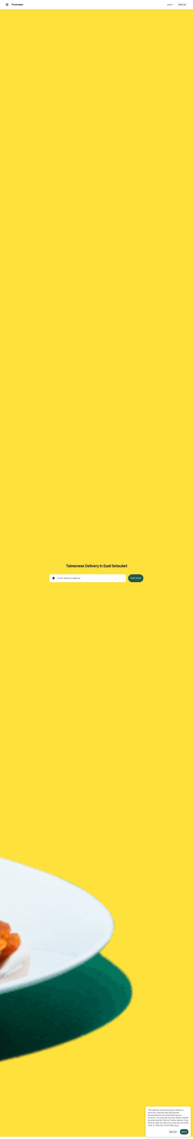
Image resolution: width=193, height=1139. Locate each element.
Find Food (135, 578)
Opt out (172, 1132)
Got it (184, 1132)
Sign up (182, 4)
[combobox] (90, 578)
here (176, 1125)
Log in (170, 4)
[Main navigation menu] (7, 4)
